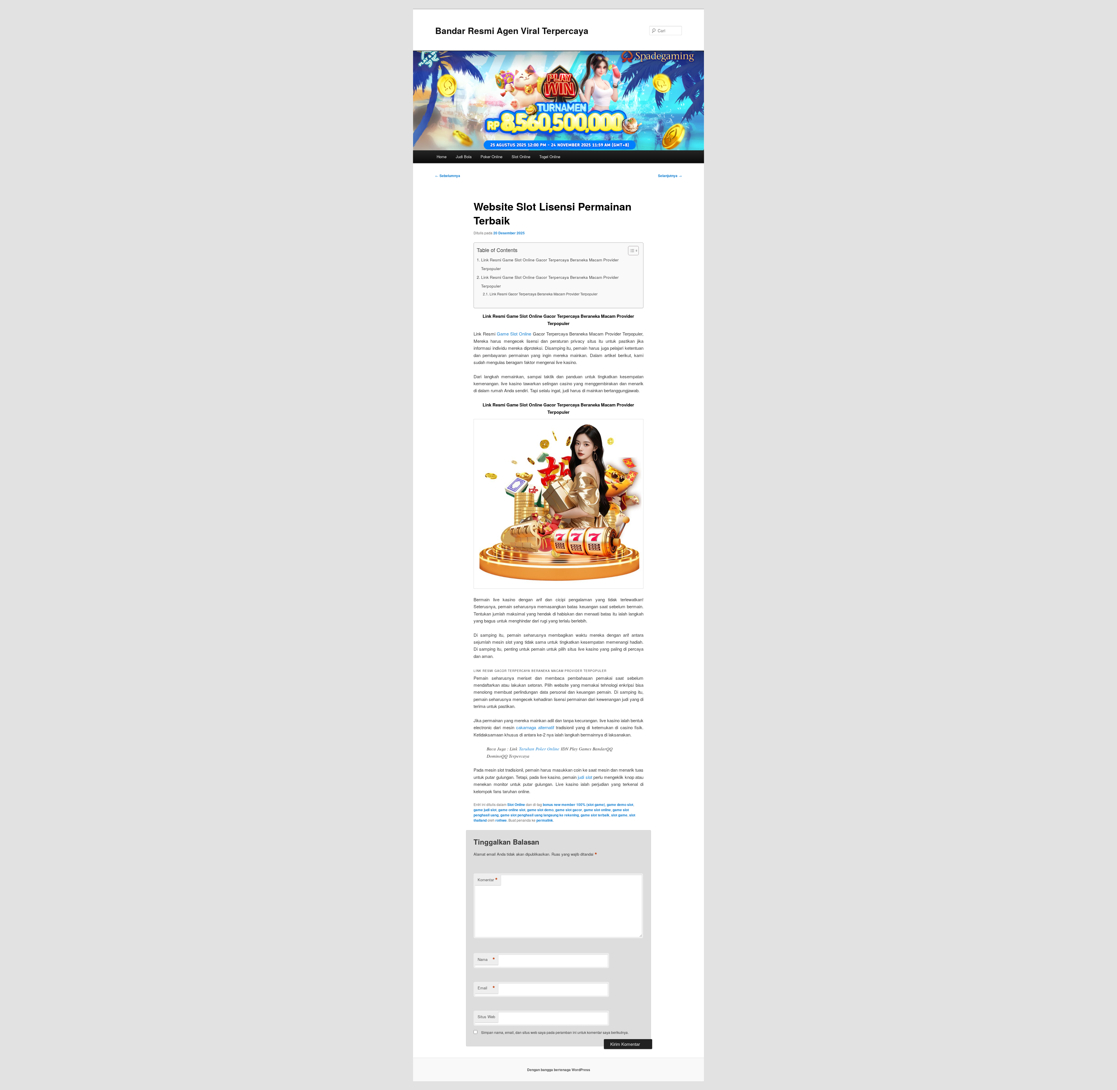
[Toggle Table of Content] (630, 251)
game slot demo (540, 809)
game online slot (511, 809)
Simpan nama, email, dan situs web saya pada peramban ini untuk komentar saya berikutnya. (555, 1032)
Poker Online (491, 156)
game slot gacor (568, 809)
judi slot (585, 777)
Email (486, 988)
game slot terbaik (595, 815)
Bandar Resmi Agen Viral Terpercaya (511, 30)
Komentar (488, 879)
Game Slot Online (514, 334)
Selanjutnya (670, 175)
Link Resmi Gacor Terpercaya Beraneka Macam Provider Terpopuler (543, 293)
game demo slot (620, 804)
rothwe (501, 820)
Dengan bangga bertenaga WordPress (558, 1069)
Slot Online (521, 156)
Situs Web (486, 1016)
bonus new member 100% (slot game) (574, 804)
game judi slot (485, 809)
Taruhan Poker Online (539, 749)
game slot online (597, 809)
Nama (486, 959)
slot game (619, 815)
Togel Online (549, 156)
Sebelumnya (447, 175)
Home (442, 156)
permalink (544, 820)
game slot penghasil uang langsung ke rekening (539, 815)
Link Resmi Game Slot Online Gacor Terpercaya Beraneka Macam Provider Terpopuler (550, 264)
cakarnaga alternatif (535, 727)
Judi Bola (464, 156)
